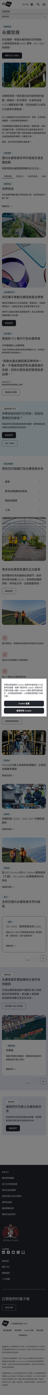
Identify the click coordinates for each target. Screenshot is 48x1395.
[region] (24, 697)
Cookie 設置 (24, 703)
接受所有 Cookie (23, 711)
